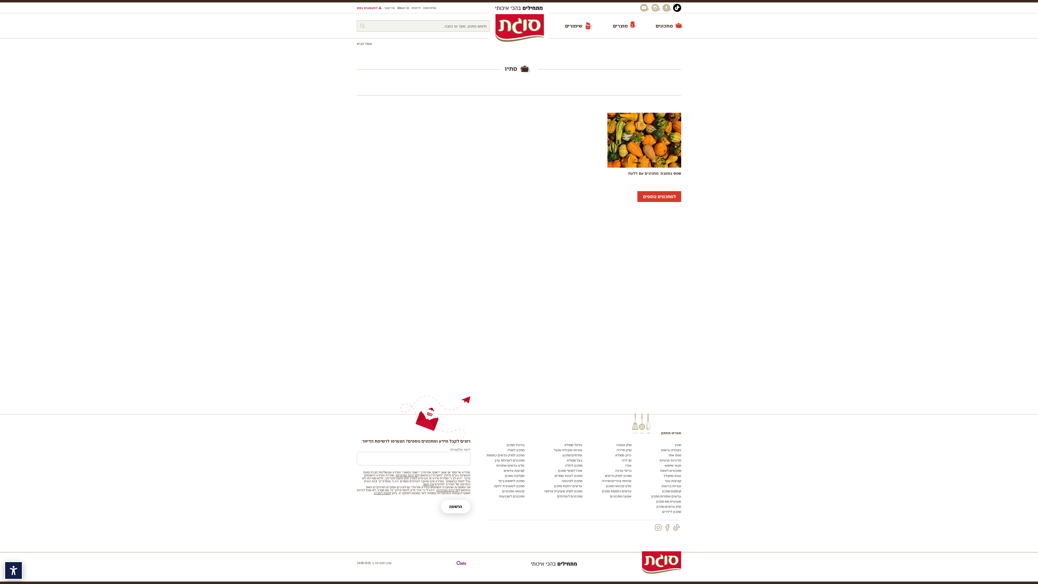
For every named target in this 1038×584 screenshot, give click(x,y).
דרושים (416, 8)
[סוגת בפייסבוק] (667, 7)
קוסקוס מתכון (671, 491)
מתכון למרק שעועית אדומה (563, 491)
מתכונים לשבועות (511, 496)
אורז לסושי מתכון (570, 470)
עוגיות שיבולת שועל (568, 450)
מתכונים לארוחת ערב (509, 460)
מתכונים (664, 26)
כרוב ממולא (623, 455)
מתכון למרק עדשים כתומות (505, 455)
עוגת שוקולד (672, 475)
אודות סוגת (429, 8)
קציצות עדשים (514, 470)
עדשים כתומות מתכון (616, 491)
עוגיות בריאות (671, 486)
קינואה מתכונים (513, 491)
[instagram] (658, 527)
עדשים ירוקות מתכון (568, 486)
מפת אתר (674, 455)
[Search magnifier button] (362, 26)
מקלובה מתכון (514, 475)
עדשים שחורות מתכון (666, 496)
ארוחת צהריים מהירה (616, 481)
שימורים (573, 26)
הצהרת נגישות (671, 450)
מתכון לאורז (516, 450)
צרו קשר (389, 8)
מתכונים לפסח (670, 470)
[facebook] (667, 527)
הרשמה (455, 506)
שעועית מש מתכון (668, 501)
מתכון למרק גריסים (618, 475)
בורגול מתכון (515, 445)
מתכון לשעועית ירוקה (509, 486)
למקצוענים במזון (367, 8)
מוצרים (620, 26)
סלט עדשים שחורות (510, 465)
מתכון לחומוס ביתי (511, 481)
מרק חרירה (624, 450)
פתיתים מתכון (572, 455)
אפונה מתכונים (620, 496)
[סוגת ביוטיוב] (644, 7)
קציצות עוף (673, 481)
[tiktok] (676, 527)
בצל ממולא (574, 460)
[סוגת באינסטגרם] (655, 7)
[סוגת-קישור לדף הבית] (519, 28)
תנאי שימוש (673, 465)
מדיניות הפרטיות (407, 475)
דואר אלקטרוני (460, 449)
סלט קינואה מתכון (618, 486)
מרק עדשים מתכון (668, 506)
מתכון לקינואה (572, 481)
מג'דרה (626, 460)
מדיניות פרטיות (670, 460)
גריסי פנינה (623, 470)
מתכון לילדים (671, 511)
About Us (403, 8)
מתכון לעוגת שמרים (568, 475)
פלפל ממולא (573, 445)
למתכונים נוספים (659, 197)
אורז (628, 465)
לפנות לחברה (382, 493)
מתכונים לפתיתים (569, 496)
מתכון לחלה (573, 465)
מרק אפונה (623, 445)
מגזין (678, 445)
